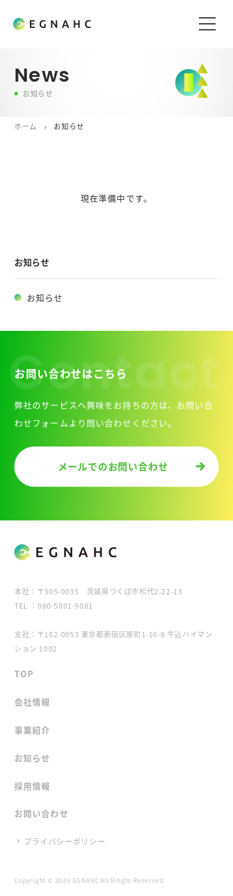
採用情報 (32, 786)
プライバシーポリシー (65, 841)
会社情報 (32, 702)
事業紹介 (32, 730)
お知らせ (45, 297)
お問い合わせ (41, 813)
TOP (23, 674)
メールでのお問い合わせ (113, 466)
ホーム (25, 126)
